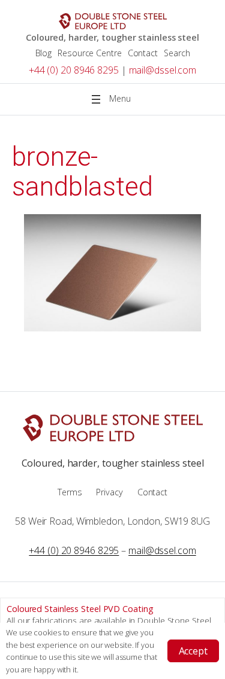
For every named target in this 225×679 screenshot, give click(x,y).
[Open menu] (113, 99)
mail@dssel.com (163, 70)
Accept (193, 650)
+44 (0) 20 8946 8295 (74, 70)
